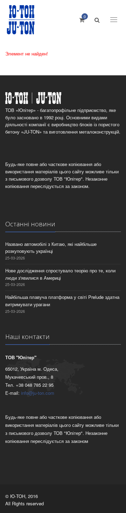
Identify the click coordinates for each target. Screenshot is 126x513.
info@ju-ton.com (37, 393)
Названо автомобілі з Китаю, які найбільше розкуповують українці (51, 248)
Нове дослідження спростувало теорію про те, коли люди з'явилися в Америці (60, 274)
